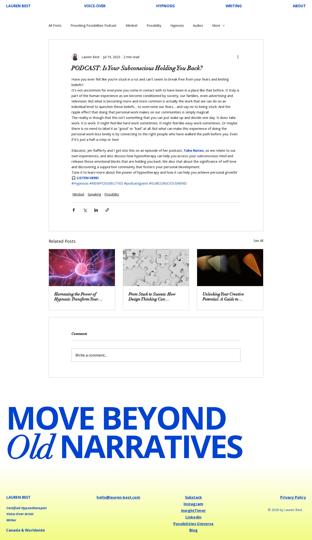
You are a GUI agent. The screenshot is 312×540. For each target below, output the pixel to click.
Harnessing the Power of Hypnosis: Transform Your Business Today (76, 297)
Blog (193, 530)
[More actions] (238, 57)
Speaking (94, 194)
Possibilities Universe (193, 523)
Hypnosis (177, 25)
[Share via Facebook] (73, 210)
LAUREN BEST (18, 5)
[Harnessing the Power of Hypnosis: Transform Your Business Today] (82, 267)
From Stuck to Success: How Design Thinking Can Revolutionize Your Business (152, 297)
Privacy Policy (293, 497)
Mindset (131, 25)
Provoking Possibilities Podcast (93, 25)
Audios (198, 25)
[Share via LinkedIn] (96, 210)
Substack (193, 497)
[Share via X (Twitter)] (85, 210)
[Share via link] (107, 210)
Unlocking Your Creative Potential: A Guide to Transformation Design (223, 297)
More (216, 25)
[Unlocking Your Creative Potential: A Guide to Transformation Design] (230, 267)
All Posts (55, 25)
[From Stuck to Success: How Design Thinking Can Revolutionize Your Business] (156, 267)
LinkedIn (193, 517)
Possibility (154, 25)
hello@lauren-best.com (118, 497)
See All (258, 240)
